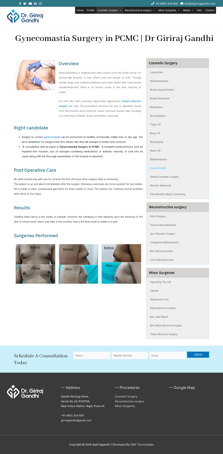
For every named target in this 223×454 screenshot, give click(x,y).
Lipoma (154, 290)
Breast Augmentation (162, 89)
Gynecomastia (158, 167)
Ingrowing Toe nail (160, 281)
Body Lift (155, 133)
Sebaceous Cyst (159, 299)
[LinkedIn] (34, 3)
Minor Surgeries (167, 10)
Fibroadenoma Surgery (163, 307)
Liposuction (156, 72)
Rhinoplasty (156, 141)
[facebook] (20, 3)
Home (80, 10)
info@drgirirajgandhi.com (199, 3)
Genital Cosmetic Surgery (164, 176)
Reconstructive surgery (138, 10)
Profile (90, 10)
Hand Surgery (158, 216)
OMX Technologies (142, 444)
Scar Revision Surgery (162, 233)
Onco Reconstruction (162, 259)
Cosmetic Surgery (108, 10)
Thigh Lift (155, 124)
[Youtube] (29, 3)
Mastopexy (156, 107)
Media (186, 10)
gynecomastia (52, 137)
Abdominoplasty (159, 80)
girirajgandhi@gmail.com (76, 420)
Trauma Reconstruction (163, 224)
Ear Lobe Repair (159, 316)
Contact (209, 10)
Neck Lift (155, 150)
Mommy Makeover (160, 185)
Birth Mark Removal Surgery (166, 325)
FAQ (199, 10)
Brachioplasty (158, 115)
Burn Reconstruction (161, 251)
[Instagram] (39, 3)
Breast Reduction (160, 98)
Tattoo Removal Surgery (164, 334)
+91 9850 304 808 (166, 3)
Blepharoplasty (158, 159)
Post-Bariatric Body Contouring (167, 194)
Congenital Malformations (164, 242)
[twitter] (23, 3)
